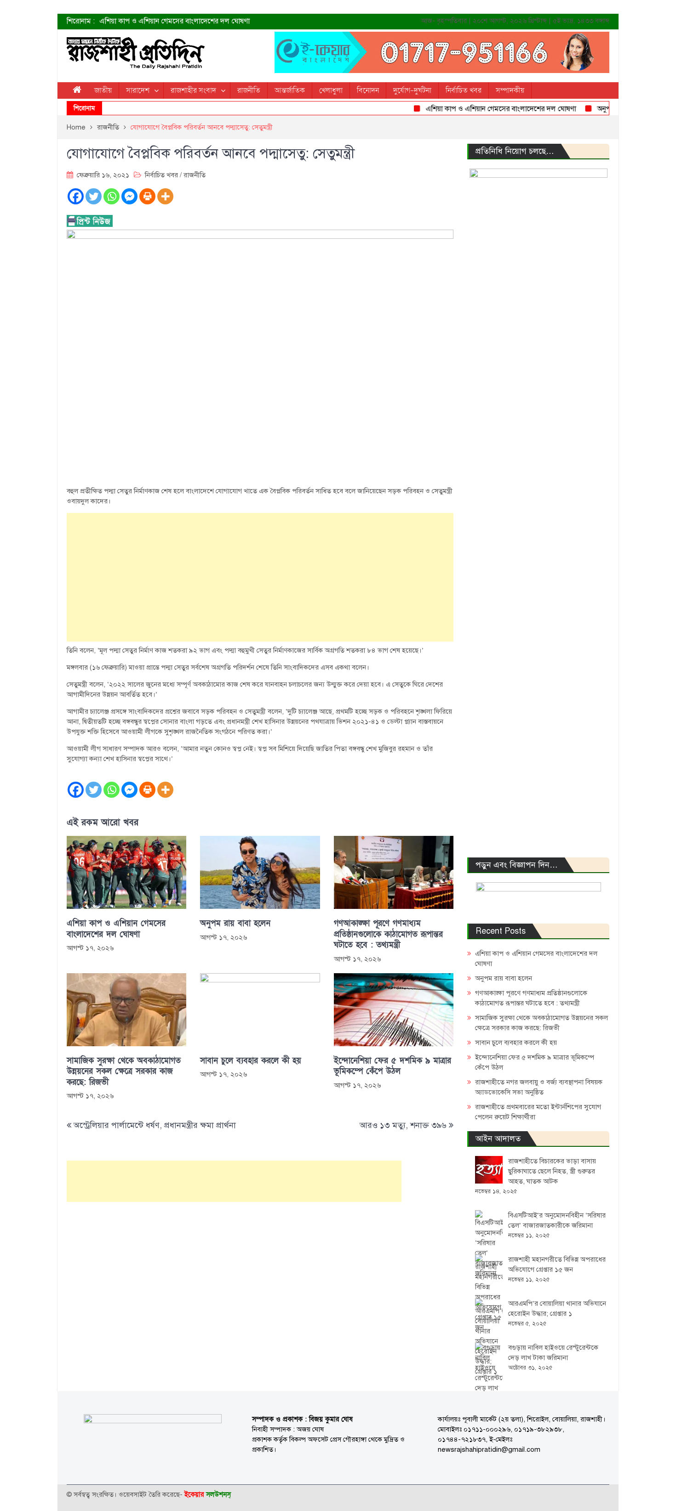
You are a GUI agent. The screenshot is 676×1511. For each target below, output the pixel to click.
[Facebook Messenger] (129, 196)
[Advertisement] (260, 577)
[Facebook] (76, 196)
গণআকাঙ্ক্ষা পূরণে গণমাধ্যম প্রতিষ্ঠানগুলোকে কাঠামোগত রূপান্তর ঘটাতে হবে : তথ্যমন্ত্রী (388, 934)
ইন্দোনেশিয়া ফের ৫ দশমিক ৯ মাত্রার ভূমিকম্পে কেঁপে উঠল (392, 1066)
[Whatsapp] (111, 196)
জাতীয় (103, 90)
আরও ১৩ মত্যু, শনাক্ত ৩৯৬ (403, 1125)
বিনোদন (368, 90)
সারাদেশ (137, 90)
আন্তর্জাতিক (290, 90)
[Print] (147, 196)
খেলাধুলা (331, 90)
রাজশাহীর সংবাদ (193, 90)
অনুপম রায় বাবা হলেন (604, 108)
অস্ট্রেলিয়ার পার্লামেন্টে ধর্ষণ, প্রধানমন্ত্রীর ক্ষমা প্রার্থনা (155, 1125)
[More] (165, 196)
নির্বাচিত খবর (463, 90)
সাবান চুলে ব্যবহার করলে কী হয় (250, 1060)
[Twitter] (94, 196)
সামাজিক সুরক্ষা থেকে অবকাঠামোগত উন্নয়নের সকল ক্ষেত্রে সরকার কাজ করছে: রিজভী (124, 1071)
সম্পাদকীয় (510, 90)
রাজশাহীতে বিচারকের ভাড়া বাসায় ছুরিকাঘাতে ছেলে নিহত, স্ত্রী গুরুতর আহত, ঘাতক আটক (552, 1171)
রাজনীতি (248, 90)
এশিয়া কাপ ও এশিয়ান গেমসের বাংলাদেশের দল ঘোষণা (174, 21)
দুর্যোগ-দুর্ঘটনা (412, 90)
